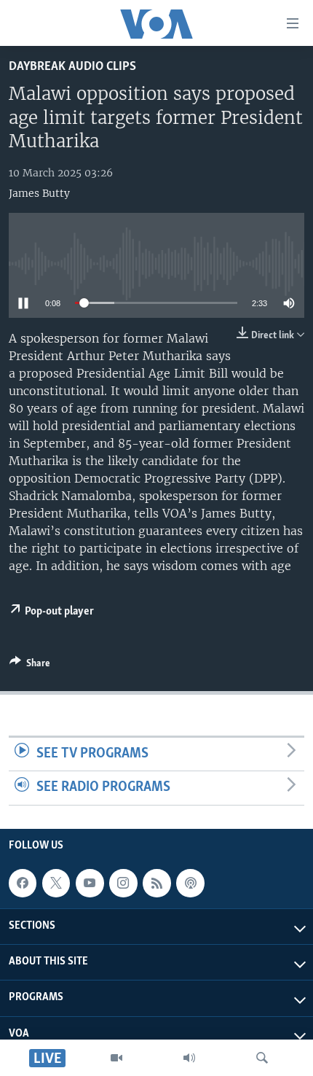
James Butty (39, 193)
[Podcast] (190, 883)
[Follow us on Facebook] (22, 883)
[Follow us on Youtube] (89, 883)
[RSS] (156, 883)
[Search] (262, 1058)
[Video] (116, 1058)
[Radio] (189, 1058)
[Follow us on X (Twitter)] (56, 883)
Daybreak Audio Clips (72, 67)
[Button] (29, 665)
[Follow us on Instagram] (123, 883)
